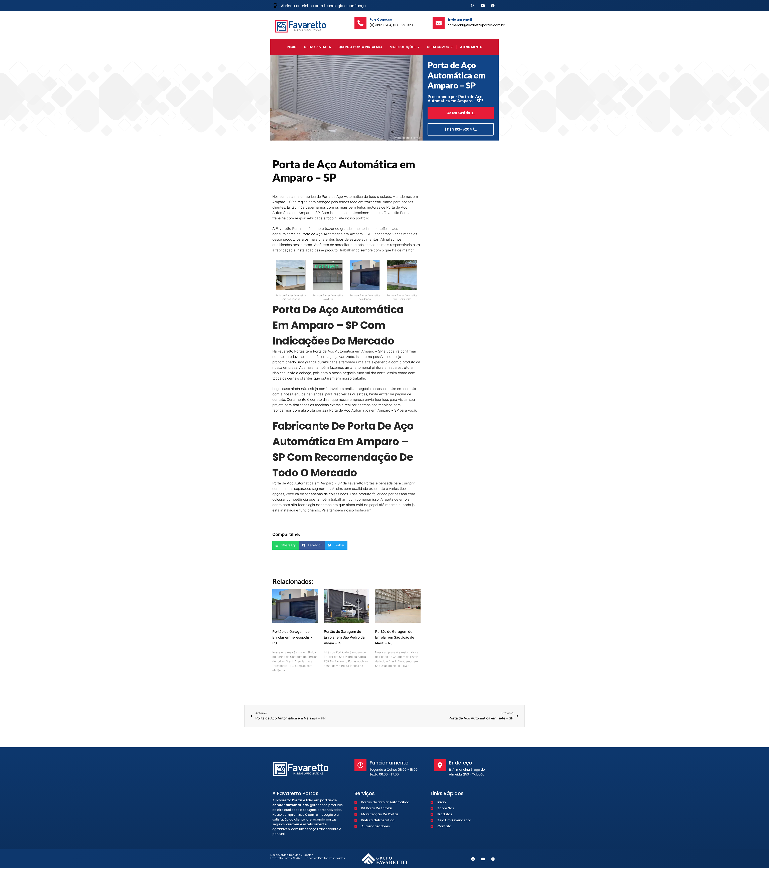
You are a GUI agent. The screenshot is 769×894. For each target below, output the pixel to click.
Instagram (363, 510)
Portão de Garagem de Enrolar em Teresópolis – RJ (292, 637)
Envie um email (460, 19)
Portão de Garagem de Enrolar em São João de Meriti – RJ (394, 637)
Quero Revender (317, 47)
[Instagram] (472, 5)
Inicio (292, 47)
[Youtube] (482, 5)
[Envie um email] (439, 23)
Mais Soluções (403, 47)
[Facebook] (492, 5)
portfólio (362, 218)
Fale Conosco (380, 19)
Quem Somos (438, 47)
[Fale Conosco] (360, 23)
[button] (285, 545)
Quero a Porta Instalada (360, 47)
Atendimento (471, 47)
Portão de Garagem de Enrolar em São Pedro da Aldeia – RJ (344, 637)
